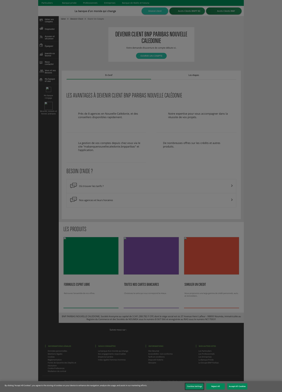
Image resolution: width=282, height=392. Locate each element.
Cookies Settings (194, 386)
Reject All (215, 386)
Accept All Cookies (237, 386)
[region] (141, 386)
